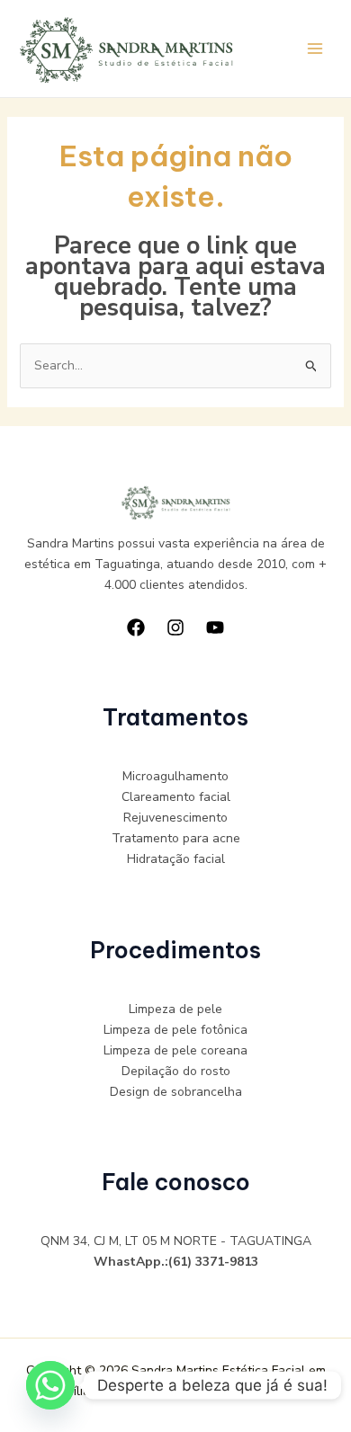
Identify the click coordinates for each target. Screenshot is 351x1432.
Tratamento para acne (176, 838)
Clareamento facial (176, 796)
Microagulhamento (175, 776)
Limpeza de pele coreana (176, 1050)
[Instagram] (175, 627)
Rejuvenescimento (175, 817)
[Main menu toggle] (314, 49)
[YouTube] (215, 627)
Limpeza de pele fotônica (176, 1029)
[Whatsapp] (50, 1385)
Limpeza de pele (175, 1009)
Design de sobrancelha (176, 1091)
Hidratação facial (176, 858)
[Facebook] (136, 627)
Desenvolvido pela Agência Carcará (199, 1391)
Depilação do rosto (176, 1071)
